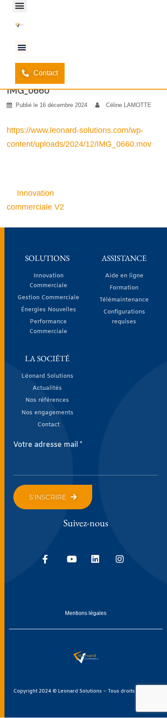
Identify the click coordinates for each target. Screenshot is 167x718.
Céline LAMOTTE (128, 105)
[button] (22, 47)
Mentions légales (85, 613)
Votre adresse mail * (47, 445)
